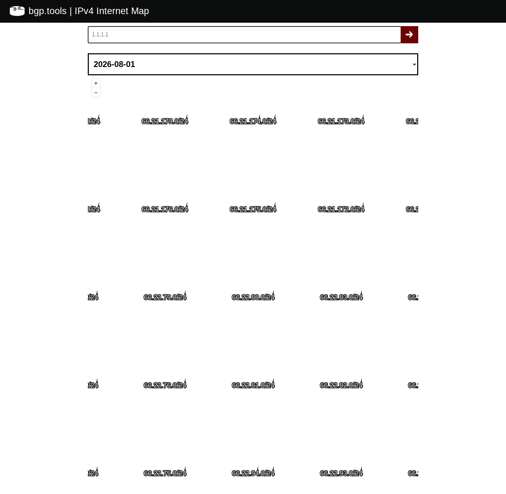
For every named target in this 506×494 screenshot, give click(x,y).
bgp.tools (49, 11)
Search (409, 34)
